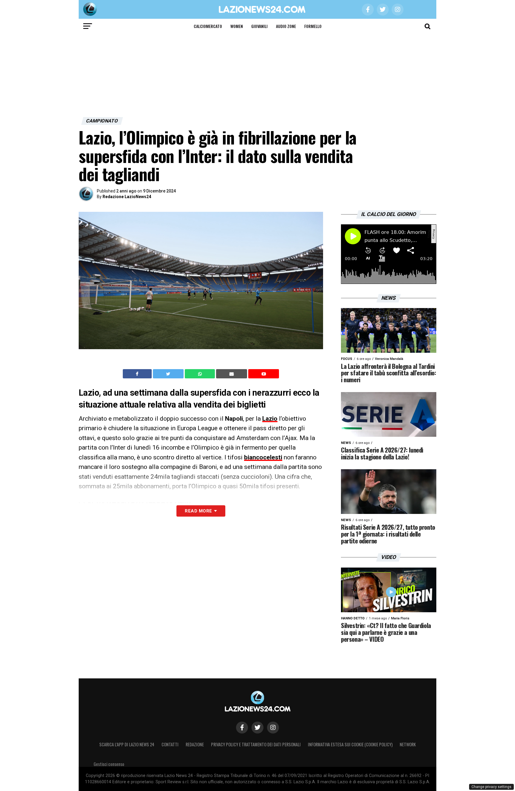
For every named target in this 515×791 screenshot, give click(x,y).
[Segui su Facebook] (242, 727)
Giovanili (259, 26)
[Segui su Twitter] (257, 727)
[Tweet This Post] (169, 374)
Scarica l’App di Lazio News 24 (126, 744)
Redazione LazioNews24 (127, 196)
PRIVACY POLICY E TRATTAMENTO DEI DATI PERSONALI (256, 744)
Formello (313, 26)
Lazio (269, 418)
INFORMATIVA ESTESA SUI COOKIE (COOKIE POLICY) (350, 744)
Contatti (170, 744)
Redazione (195, 744)
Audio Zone (286, 26)
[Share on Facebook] (138, 374)
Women (236, 26)
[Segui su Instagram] (273, 727)
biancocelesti (263, 457)
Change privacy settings (491, 787)
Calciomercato (208, 26)
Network (408, 744)
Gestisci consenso (109, 764)
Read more (198, 511)
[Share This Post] (200, 374)
